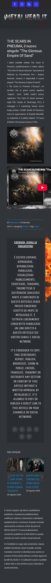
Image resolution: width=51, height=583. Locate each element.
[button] (9, 477)
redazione (13, 222)
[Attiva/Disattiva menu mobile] (45, 23)
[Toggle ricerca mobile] (39, 23)
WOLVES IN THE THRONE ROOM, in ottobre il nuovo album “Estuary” (15, 483)
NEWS (25, 226)
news (36, 226)
